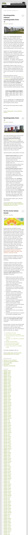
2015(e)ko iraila (7, 534)
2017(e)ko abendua (7, 495)
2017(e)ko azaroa (7, 496)
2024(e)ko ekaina (7, 398)
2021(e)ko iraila (7, 435)
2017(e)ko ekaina (7, 504)
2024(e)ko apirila (7, 401)
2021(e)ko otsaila (7, 445)
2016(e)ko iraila (7, 517)
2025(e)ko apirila (7, 386)
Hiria (10, 204)
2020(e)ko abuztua (7, 452)
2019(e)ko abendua (7, 461)
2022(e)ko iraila (7, 421)
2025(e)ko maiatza (7, 385)
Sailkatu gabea (11, 111)
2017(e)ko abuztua (7, 501)
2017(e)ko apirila (7, 507)
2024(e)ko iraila (7, 393)
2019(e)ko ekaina (7, 469)
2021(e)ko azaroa (7, 433)
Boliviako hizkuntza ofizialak (11, 341)
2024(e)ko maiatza (7, 399)
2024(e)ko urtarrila (7, 403)
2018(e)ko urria (7, 481)
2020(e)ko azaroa (7, 449)
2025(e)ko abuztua (7, 380)
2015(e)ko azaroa (7, 531)
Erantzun (6, 112)
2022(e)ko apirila (7, 426)
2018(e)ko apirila (7, 489)
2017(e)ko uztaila (7, 502)
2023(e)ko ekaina (7, 411)
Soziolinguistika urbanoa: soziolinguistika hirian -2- (11, 18)
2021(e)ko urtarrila (7, 446)
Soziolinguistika (20, 204)
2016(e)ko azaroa (7, 514)
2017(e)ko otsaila (7, 509)
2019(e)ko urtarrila (7, 476)
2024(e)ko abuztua (7, 395)
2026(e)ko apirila (7, 375)
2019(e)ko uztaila (7, 468)
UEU (12, 354)
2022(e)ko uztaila (7, 422)
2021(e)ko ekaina (7, 439)
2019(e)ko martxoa (7, 474)
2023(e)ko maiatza (7, 412)
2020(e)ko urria (7, 451)
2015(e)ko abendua (7, 529)
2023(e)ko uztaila (7, 409)
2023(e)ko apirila (7, 413)
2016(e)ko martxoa (7, 525)
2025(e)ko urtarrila (7, 389)
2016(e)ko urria (7, 515)
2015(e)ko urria (7, 532)
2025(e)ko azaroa (7, 379)
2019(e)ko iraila (7, 465)
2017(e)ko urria (7, 498)
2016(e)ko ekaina (7, 521)
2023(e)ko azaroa (7, 406)
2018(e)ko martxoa (7, 491)
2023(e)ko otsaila (7, 416)
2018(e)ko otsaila (7, 492)
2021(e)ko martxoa (7, 443)
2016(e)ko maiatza (7, 522)
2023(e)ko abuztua (7, 408)
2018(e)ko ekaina (7, 486)
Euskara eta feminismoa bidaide (12, 344)
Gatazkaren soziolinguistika (9, 365)
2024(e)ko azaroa (7, 392)
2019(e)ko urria (7, 464)
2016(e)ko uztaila (7, 519)
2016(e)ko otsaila (7, 527)
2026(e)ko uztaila (7, 372)
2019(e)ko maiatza (7, 471)
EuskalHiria (19, 111)
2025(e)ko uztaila (7, 382)
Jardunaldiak (14, 204)
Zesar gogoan (6, 364)
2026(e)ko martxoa (7, 376)
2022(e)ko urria (7, 419)
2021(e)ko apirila (7, 442)
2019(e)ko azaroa (7, 462)
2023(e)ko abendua (7, 405)
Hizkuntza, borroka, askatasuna (10, 360)
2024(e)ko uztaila (7, 396)
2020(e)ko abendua (7, 448)
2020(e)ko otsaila (7, 459)
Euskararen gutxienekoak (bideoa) (12, 343)
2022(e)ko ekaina (7, 423)
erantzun (16, 205)
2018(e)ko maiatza (7, 488)
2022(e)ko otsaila (7, 429)
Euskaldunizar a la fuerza (11, 333)
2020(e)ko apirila (7, 456)
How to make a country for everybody (13, 334)
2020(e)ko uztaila (7, 453)
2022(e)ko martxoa (7, 428)
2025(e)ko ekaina (7, 383)
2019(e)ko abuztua (7, 466)
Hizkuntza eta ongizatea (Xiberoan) (11, 361)
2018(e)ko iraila (7, 482)
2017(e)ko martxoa (7, 508)
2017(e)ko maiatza (7, 505)
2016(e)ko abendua (7, 512)
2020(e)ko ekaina (7, 455)
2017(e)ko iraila (7, 499)
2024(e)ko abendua (7, 390)
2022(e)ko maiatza (7, 425)
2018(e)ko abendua (7, 478)
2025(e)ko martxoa (7, 388)
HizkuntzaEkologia (7, 354)
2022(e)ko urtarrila (7, 431)
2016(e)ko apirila (7, 524)
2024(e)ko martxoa (7, 402)
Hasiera (5, 6)
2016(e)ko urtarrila (7, 528)
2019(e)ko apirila (7, 472)
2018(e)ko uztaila (7, 485)
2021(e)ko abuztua (7, 436)
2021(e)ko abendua (7, 432)
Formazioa (19, 352)
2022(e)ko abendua (7, 418)
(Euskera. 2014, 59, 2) (13, 139)
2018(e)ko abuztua (7, 484)
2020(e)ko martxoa (7, 458)
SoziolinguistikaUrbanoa (8, 205)
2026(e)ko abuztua (7, 370)
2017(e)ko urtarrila (7, 511)
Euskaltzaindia (6, 204)
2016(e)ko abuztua (7, 518)
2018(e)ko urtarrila (7, 494)
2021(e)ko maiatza (7, 441)
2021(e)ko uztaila (7, 438)
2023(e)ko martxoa (7, 415)
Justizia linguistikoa (8, 363)
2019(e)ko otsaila (7, 475)
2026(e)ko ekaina (7, 373)
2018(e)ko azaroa (7, 479)
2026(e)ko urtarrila (7, 378)
